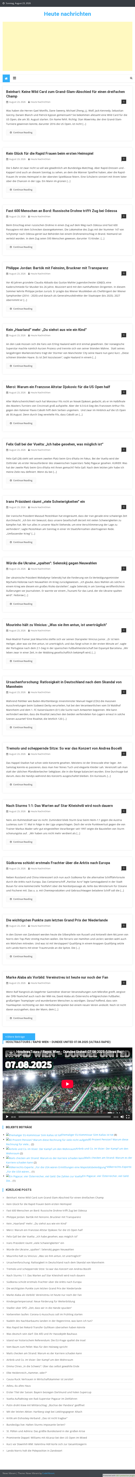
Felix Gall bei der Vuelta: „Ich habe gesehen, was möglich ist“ (54, 444)
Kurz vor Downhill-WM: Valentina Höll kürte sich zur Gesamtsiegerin (47, 1444)
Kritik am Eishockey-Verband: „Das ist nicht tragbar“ (37, 1418)
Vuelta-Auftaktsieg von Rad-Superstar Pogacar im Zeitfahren (42, 1398)
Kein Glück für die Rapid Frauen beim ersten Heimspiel (49, 153)
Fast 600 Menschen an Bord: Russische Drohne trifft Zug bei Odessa (61, 211)
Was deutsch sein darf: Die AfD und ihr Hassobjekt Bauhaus (42, 1333)
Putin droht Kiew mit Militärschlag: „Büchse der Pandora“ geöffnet (46, 1405)
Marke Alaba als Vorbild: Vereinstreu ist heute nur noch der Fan (57, 977)
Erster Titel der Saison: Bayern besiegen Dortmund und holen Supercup (49, 1392)
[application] (67, 1084)
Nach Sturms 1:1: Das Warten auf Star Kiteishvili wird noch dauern (59, 806)
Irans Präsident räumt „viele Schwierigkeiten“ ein (45, 501)
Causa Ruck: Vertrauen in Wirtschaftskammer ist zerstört (40, 1379)
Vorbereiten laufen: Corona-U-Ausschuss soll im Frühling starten (45, 1314)
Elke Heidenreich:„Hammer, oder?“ (27, 1372)
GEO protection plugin (125, 1475)
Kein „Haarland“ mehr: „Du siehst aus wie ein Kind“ (46, 330)
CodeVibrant (48, 1473)
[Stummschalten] (122, 1117)
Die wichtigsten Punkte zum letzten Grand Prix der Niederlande (57, 920)
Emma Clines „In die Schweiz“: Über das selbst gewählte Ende (43, 1366)
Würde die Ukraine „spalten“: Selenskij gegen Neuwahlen (51, 563)
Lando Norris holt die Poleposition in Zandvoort (34, 1450)
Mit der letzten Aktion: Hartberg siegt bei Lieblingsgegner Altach (44, 1411)
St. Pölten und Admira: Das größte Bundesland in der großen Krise (46, 1431)
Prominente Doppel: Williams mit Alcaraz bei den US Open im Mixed (47, 1437)
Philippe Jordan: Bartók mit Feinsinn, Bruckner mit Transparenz (57, 268)
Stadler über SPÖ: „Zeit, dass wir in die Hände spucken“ (39, 1308)
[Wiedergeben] (7, 1117)
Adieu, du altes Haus (19, 1385)
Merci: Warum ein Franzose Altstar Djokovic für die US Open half (58, 387)
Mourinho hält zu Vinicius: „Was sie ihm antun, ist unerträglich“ (56, 625)
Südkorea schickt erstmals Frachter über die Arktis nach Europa (58, 863)
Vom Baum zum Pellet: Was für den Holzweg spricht (37, 1346)
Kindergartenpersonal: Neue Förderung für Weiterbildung (41, 1301)
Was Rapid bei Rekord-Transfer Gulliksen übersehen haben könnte (46, 1327)
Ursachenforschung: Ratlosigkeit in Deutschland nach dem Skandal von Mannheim (55, 1262)
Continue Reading (22, 132)
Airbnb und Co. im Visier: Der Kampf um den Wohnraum (40, 1359)
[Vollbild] (128, 1117)
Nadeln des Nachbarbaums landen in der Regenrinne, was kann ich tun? (49, 1320)
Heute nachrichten (67, 14)
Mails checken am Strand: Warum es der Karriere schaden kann (44, 1353)
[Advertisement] (67, 46)
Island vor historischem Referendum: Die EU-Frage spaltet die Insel (46, 1340)
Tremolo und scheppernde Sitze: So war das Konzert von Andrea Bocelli (64, 748)
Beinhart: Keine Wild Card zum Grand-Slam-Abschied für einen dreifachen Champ (55, 1197)
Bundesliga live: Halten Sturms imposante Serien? (36, 1424)
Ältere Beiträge (16, 1036)
